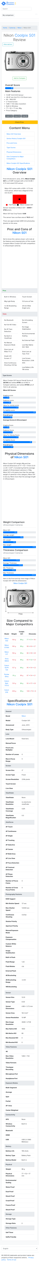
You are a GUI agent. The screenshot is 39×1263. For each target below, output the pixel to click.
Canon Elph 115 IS (6, 683)
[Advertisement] (19, 268)
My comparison (8, 15)
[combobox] (16, 9)
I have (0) (17, 116)
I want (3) (9, 116)
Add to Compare (19, 78)
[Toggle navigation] (36, 14)
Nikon (20, 28)
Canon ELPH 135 (6, 667)
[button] (20, 122)
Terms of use (11, 1260)
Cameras (12, 28)
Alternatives (8, 44)
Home (5, 28)
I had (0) (24, 116)
